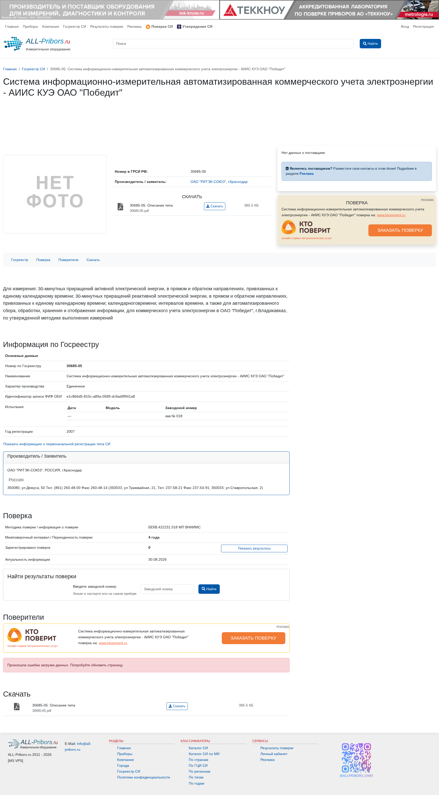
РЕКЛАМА (427, 199)
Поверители (68, 260)
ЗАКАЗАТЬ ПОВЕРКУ (400, 230)
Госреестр (19, 260)
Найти (210, 589)
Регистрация (423, 26)
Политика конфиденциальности (143, 777)
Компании (50, 26)
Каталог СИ (198, 748)
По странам (198, 760)
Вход (405, 26)
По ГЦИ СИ (198, 765)
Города (123, 765)
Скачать (216, 206)
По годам (196, 783)
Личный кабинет (273, 754)
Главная (12, 26)
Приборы (30, 26)
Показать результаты (254, 548)
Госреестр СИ (74, 26)
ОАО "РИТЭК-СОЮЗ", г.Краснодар (219, 182)
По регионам (199, 771)
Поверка (43, 260)
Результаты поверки (106, 26)
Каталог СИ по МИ (204, 754)
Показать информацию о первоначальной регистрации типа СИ (56, 444)
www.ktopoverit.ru (391, 215)
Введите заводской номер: (95, 586)
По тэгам (196, 777)
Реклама (134, 26)
